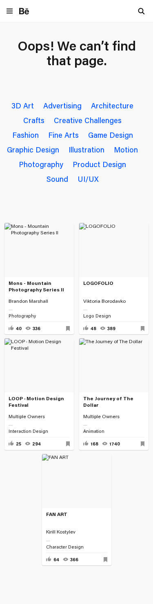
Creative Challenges (88, 120)
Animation (93, 431)
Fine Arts (63, 135)
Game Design (110, 135)
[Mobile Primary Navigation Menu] (9, 11)
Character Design (65, 547)
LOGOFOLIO (98, 283)
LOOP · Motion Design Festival (36, 401)
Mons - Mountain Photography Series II (36, 286)
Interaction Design (28, 431)
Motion (126, 149)
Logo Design (97, 316)
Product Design (99, 164)
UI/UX (88, 179)
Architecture (112, 105)
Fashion (25, 135)
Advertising (62, 105)
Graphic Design (33, 149)
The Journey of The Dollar (108, 401)
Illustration (86, 149)
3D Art (22, 105)
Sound (57, 179)
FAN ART (56, 514)
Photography (41, 164)
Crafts (33, 120)
